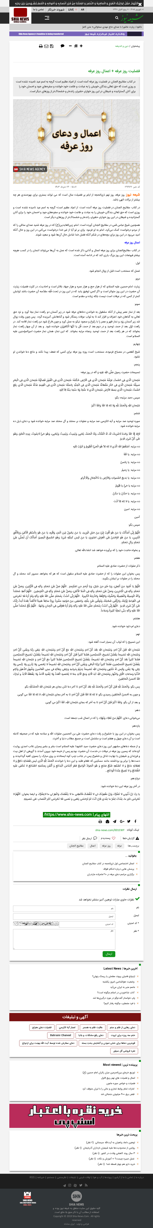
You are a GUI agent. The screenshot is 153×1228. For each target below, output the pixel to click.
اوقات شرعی (84, 1177)
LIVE (71, 9)
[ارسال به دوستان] (46, 46)
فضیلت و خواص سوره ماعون (120, 1083)
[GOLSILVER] (75, 1116)
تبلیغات (72, 1177)
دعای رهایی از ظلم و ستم (122, 1028)
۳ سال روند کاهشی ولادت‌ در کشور (114, 1153)
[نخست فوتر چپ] (28, 1198)
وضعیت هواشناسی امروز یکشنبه (119, 982)
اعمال (93, 846)
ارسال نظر (87, 838)
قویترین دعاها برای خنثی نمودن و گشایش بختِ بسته (108, 1043)
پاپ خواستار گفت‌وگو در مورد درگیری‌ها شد (114, 998)
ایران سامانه (69, 1224)
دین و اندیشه (121, 46)
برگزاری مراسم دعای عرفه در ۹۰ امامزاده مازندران (110, 874)
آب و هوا (97, 1177)
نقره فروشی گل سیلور (124, 1051)
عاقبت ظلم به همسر (92, 1028)
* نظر (136, 931)
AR (82, 9)
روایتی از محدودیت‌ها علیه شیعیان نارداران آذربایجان (105, 1148)
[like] (110, 838)
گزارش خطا (128, 838)
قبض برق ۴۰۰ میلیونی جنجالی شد (118, 1094)
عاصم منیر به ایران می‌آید (122, 987)
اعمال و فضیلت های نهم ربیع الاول (118, 1078)
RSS (32, 1177)
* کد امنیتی (133, 923)
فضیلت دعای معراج (41, 1028)
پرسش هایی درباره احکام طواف (118, 869)
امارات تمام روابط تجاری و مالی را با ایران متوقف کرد (108, 1089)
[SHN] (20, 15)
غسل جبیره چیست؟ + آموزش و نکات (112, 1159)
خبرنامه (40, 1177)
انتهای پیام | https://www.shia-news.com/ (76, 815)
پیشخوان (135, 46)
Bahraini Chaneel (60, 1035)
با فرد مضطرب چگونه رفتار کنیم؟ (119, 1003)
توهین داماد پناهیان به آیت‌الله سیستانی (110, 1143)
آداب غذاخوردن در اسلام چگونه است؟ (116, 993)
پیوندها (108, 1177)
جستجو (50, 1177)
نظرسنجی (61, 1177)
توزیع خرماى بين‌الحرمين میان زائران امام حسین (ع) (109, 1073)
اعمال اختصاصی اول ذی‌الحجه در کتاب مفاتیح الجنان (108, 864)
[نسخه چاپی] (41, 46)
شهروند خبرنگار (56, 9)
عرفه (119, 846)
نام (137, 908)
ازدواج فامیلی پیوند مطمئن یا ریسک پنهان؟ (113, 976)
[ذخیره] (51, 46)
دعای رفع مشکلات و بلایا (91, 1035)
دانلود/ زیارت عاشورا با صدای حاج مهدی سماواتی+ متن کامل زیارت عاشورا (105, 27)
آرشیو (117, 1177)
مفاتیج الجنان (76, 846)
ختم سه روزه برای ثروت (123, 1035)
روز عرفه (106, 846)
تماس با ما (38, 9)
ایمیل (136, 915)
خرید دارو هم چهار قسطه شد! (116, 1164)
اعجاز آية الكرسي (67, 1028)
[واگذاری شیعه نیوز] (76, 33)
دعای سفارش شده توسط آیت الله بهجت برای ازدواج (48, 1043)
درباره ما (140, 1177)
